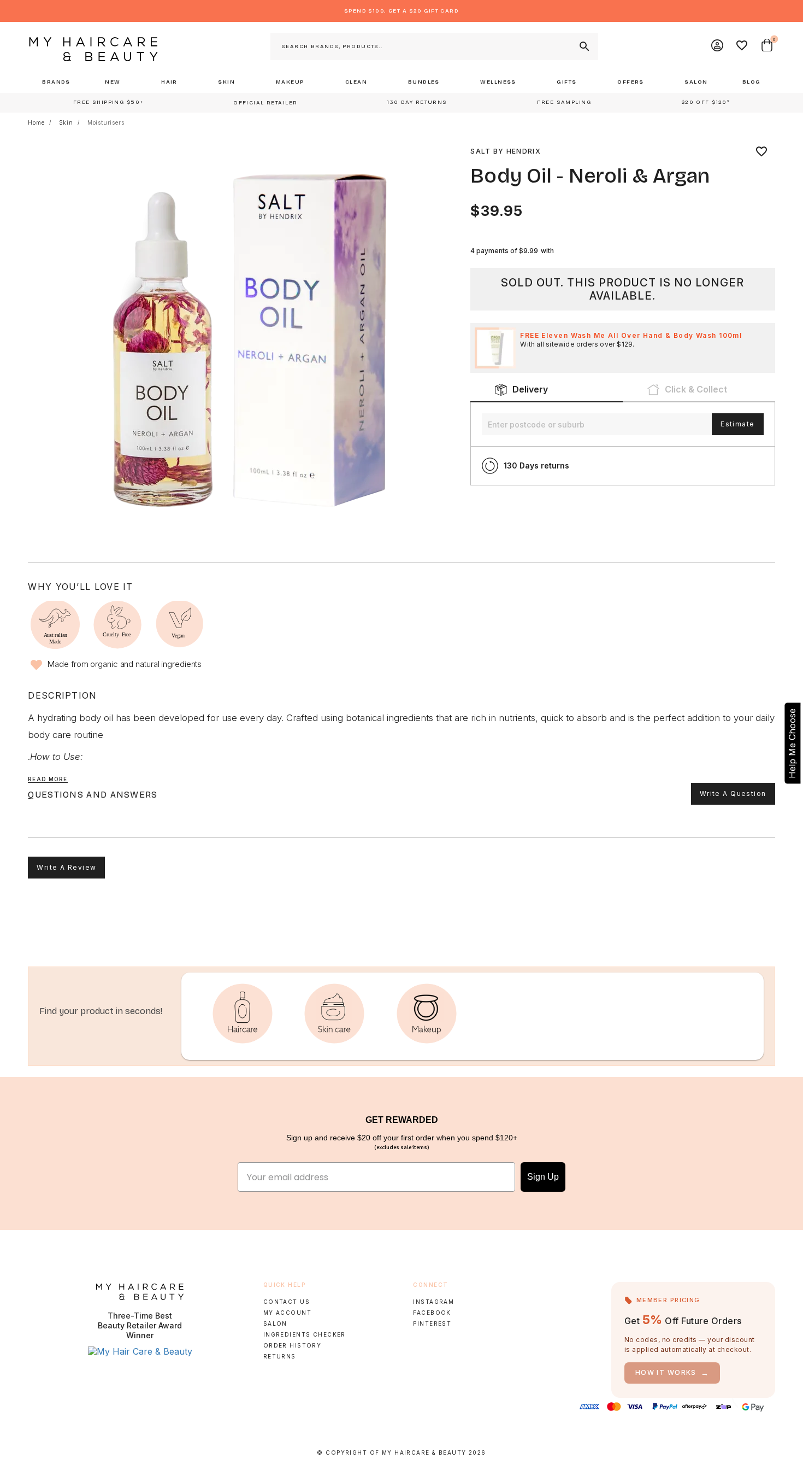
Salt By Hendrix (505, 151)
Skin (66, 122)
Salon (275, 1323)
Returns (279, 1356)
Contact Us (286, 1301)
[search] (583, 46)
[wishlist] (761, 151)
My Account (287, 1312)
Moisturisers (106, 122)
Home (36, 122)
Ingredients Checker (304, 1334)
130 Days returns (536, 465)
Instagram (433, 1301)
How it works (672, 1373)
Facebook (432, 1312)
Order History (292, 1345)
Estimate (737, 424)
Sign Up (543, 1176)
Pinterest (432, 1323)
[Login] (718, 46)
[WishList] (742, 46)
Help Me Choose (792, 743)
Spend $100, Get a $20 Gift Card (401, 11)
